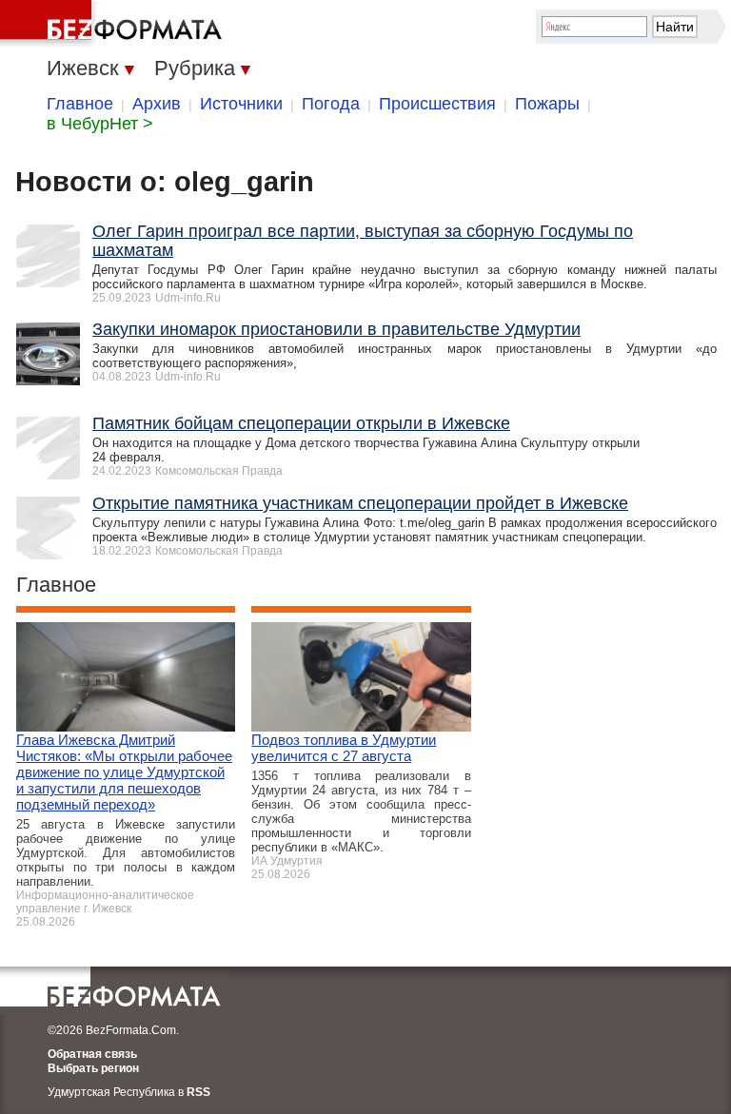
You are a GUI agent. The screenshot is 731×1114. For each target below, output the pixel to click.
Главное (80, 103)
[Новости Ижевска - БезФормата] (114, 24)
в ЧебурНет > (100, 123)
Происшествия (437, 103)
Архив (156, 103)
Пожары (547, 103)
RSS (198, 1092)
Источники (241, 103)
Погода (331, 103)
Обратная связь (92, 1054)
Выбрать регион (93, 1068)
